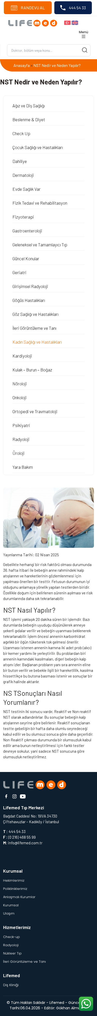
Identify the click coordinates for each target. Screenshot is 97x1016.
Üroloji (18, 453)
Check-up (11, 936)
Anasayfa (21, 65)
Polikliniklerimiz (15, 888)
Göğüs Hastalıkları (28, 300)
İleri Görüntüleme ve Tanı (34, 328)
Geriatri (19, 272)
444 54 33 (77, 7)
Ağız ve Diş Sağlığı (28, 105)
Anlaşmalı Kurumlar (19, 897)
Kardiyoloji (22, 355)
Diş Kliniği (11, 985)
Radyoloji (20, 439)
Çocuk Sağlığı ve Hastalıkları (37, 147)
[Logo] (34, 23)
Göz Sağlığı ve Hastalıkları (35, 314)
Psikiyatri (21, 425)
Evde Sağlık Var (26, 189)
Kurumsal (11, 905)
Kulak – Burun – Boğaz (32, 369)
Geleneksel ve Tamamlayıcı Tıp (39, 244)
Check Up (21, 133)
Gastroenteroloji (27, 230)
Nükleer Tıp (12, 953)
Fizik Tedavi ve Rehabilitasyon (39, 202)
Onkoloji (19, 397)
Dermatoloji (23, 175)
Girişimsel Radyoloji (30, 286)
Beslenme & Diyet (28, 119)
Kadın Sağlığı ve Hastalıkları (37, 341)
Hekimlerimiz (13, 880)
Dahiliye (19, 161)
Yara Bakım (22, 467)
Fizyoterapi (23, 216)
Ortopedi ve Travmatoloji (34, 411)
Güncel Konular (25, 258)
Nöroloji (19, 383)
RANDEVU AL (32, 7)
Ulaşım (8, 913)
